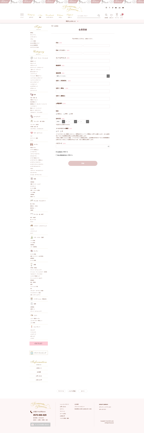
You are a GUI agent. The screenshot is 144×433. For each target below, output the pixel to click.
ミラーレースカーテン (35, 153)
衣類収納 (32, 181)
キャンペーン (33, 34)
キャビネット (33, 186)
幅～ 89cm (32, 203)
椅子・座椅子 (33, 217)
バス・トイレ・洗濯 (39, 237)
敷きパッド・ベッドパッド (35, 108)
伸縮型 (31, 210)
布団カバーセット (34, 99)
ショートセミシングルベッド (36, 77)
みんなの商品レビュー (35, 43)
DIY (31, 288)
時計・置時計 (33, 282)
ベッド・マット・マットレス (41, 58)
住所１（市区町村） (63, 80)
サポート (70, 17)
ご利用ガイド (39, 368)
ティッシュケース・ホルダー (36, 278)
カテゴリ (31, 17)
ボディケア (32, 336)
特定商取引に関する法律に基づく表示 (83, 409)
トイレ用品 (32, 242)
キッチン (36, 251)
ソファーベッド (33, 73)
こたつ (35, 315)
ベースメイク (33, 332)
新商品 (31, 32)
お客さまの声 (39, 379)
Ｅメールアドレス (62, 58)
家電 (31, 284)
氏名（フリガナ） (62, 50)
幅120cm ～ (33, 208)
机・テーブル (33, 219)
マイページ (117, 17)
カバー (31, 233)
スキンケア (32, 330)
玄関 (35, 303)
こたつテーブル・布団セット (36, 320)
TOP (52, 26)
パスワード (61, 143)
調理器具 (32, 258)
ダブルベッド (33, 88)
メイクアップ (33, 334)
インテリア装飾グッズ (35, 276)
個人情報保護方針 (62, 155)
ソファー (32, 229)
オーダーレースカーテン (35, 162)
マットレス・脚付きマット (35, 75)
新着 (40, 17)
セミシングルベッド (34, 82)
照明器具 (32, 280)
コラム (60, 17)
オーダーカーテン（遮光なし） (36, 160)
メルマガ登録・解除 (64, 418)
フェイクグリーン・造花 (35, 292)
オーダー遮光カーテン (35, 157)
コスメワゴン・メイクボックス (36, 128)
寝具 (35, 94)
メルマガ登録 (72, 391)
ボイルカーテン (33, 155)
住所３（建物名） (61, 95)
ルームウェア (37, 116)
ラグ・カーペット (38, 133)
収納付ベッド (33, 61)
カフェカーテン (33, 172)
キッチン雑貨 (33, 260)
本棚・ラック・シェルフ (35, 184)
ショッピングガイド (64, 404)
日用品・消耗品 (33, 267)
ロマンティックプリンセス (105, 407)
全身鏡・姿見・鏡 (34, 126)
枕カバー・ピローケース (35, 110)
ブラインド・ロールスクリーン (36, 170)
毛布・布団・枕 (33, 97)
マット (31, 140)
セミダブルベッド (34, 86)
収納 (35, 178)
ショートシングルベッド (35, 79)
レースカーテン (33, 151)
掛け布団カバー (33, 101)
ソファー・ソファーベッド (40, 226)
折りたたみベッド (34, 71)
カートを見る (63, 413)
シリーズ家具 (33, 41)
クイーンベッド (33, 90)
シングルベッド (33, 84)
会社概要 (39, 372)
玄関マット (32, 309)
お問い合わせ (39, 376)
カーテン (36, 144)
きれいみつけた (102, 409)
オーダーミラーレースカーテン (36, 164)
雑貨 (35, 264)
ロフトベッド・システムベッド (36, 67)
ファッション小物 (34, 286)
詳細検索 (106, 17)
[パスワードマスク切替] (108, 146)
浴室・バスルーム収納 (35, 190)
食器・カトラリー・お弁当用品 (36, 256)
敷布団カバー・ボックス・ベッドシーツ (38, 103)
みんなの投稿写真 (34, 45)
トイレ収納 (32, 192)
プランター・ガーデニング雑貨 (36, 290)
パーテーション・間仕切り (40, 299)
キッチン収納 (33, 188)
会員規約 (59, 151)
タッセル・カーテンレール (35, 174)
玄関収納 (32, 194)
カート (121, 16)
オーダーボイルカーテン (35, 166)
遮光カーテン (33, 147)
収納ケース (32, 196)
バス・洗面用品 (33, 246)
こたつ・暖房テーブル (35, 318)
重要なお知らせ (71, 21)
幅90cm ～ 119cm (34, 205)
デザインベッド (33, 65)
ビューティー (37, 327)
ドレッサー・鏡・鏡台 (39, 121)
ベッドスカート (33, 106)
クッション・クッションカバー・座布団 (38, 271)
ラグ (31, 136)
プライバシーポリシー (80, 406)
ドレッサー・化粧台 (34, 124)
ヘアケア (32, 338)
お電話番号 (61, 103)
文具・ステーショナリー (35, 294)
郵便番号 (60, 65)
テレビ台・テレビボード (40, 200)
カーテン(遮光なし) (34, 149)
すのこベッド (33, 63)
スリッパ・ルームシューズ (35, 269)
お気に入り (111, 17)
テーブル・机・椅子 (39, 214)
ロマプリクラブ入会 (34, 47)
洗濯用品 (32, 244)
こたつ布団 (32, 322)
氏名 (59, 42)
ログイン (62, 409)
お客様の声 (62, 416)
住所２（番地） (62, 88)
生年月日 (60, 118)
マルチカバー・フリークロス (36, 112)
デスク (31, 221)
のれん (31, 168)
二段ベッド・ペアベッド (35, 69)
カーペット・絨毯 (34, 138)
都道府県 (60, 73)
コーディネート (49, 17)
